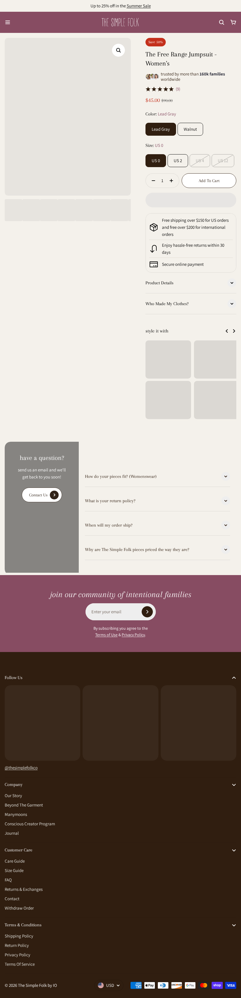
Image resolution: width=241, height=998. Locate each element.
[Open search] (221, 22)
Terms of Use (106, 634)
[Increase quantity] (173, 180)
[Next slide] (234, 331)
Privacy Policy (133, 634)
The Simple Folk (32, 985)
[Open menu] (8, 22)
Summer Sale (139, 6)
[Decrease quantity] (151, 180)
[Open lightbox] (118, 50)
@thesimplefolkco (21, 767)
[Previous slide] (227, 331)
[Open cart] (233, 22)
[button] (190, 200)
